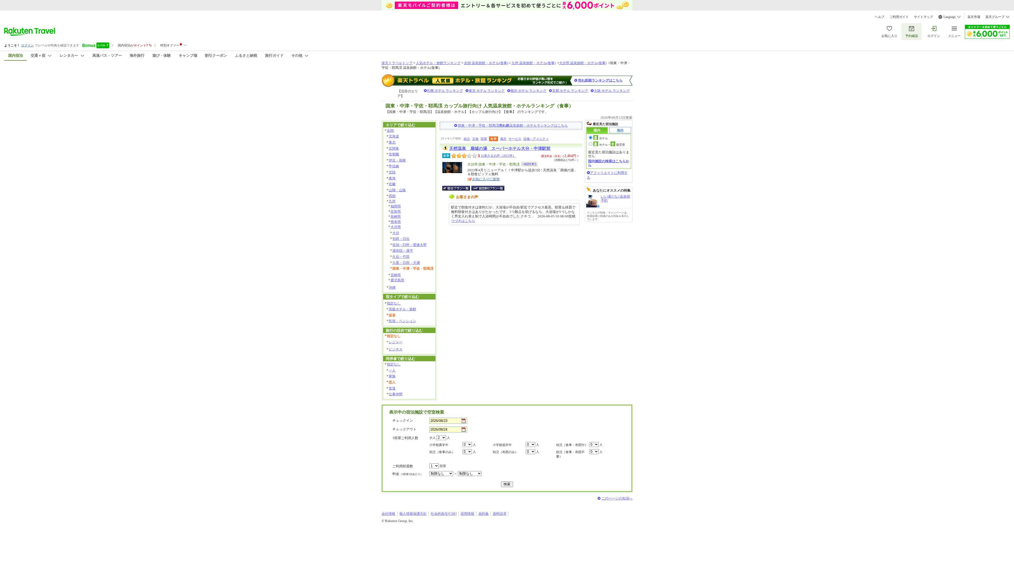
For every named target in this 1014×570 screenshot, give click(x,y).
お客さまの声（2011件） (498, 156)
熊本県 (396, 222)
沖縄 (392, 287)
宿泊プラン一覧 (458, 188)
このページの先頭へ (617, 498)
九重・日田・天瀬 (406, 263)
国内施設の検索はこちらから (608, 163)
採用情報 (467, 514)
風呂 (503, 139)
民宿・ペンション (402, 321)
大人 (432, 438)
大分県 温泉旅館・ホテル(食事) (583, 63)
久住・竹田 (401, 257)
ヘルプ (879, 17)
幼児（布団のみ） (505, 452)
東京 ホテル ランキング (487, 91)
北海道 (394, 136)
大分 (395, 233)
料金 (407, 474)
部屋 (484, 139)
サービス (515, 139)
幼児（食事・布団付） (572, 445)
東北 (392, 142)
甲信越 (394, 166)
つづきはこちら (463, 221)
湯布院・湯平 (402, 251)
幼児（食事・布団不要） (570, 454)
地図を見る (529, 164)
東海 (392, 178)
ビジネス (395, 349)
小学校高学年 (438, 445)
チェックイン (402, 420)
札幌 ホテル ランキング (445, 91)
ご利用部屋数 (402, 466)
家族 (392, 376)
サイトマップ (923, 17)
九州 (392, 201)
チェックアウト (404, 429)
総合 (467, 139)
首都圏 (394, 154)
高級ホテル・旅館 (402, 309)
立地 (475, 139)
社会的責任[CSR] (444, 514)
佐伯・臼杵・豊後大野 (409, 245)
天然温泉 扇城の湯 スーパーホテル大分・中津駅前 (500, 148)
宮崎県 (396, 275)
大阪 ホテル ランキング (612, 91)
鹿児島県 (397, 280)
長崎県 (396, 216)
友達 (392, 388)
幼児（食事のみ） (442, 452)
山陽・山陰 (397, 190)
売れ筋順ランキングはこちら (600, 80)
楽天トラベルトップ (397, 63)
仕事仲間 (395, 394)
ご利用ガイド (899, 17)
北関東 (394, 148)
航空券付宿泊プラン (487, 188)
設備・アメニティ (536, 139)
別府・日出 (401, 239)
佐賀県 (396, 211)
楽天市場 (974, 17)
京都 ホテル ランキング (570, 91)
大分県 (396, 227)
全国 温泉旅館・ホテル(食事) (486, 63)
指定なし (394, 303)
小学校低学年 (502, 445)
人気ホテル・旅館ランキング (438, 63)
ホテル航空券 (612, 144)
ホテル (603, 138)
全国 (390, 130)
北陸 (392, 172)
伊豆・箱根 (397, 160)
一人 (392, 370)
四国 (392, 196)
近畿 (392, 184)
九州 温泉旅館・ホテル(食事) (533, 63)
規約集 (483, 514)
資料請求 (499, 514)
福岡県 (396, 206)
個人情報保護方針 (413, 514)
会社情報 (388, 514)
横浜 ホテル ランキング (528, 91)
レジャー (395, 342)
